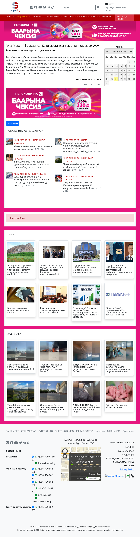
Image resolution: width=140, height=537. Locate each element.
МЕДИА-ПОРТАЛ (69, 17)
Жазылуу (11, 123)
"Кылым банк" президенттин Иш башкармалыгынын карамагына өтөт (116, 311)
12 (116, 70)
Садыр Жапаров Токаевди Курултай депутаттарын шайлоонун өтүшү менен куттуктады (119, 270)
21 (125, 75)
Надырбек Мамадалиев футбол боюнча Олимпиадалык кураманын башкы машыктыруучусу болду (81, 147)
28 (125, 79)
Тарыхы (129, 446)
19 (116, 75)
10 (107, 70)
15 (129, 70)
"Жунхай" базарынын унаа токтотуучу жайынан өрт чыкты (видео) (51, 368)
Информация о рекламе (122, 18)
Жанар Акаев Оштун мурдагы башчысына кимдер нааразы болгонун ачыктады (51, 270)
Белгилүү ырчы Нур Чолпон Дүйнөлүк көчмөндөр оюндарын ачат (31, 164)
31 (107, 83)
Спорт (84, 140)
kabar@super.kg (46, 463)
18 (112, 75)
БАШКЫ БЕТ (10, 17)
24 (107, 79)
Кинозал (83, 17)
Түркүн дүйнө (39, 174)
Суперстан (107, 17)
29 (129, 79)
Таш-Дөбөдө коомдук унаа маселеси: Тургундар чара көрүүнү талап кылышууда (20, 408)
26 (116, 79)
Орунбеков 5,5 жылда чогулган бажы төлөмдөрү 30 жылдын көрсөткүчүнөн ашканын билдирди (86, 312)
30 (134, 79)
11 (112, 70)
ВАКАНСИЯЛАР (126, 451)
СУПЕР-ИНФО (37, 17)
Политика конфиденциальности (120, 457)
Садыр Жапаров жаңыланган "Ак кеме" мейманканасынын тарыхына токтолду (85, 268)
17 (107, 75)
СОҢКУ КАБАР (22, 17)
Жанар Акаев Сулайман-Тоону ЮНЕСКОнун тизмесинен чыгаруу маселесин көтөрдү (20, 270)
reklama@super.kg (41, 501)
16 (134, 70)
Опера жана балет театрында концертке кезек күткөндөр (53, 408)
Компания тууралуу (122, 442)
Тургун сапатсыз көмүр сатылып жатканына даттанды (86, 408)
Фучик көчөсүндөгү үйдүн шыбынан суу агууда (85, 368)
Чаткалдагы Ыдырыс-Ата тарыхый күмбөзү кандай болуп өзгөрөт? (81, 167)
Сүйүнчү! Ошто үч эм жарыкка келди (117, 406)
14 (125, 70)
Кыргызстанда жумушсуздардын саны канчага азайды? (52, 310)
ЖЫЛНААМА (95, 17)
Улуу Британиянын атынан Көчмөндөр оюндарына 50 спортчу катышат (80, 186)
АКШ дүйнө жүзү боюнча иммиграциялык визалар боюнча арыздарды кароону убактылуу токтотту (32, 181)
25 (112, 79)
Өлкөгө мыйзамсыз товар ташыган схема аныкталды (33, 148)
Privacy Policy (127, 469)
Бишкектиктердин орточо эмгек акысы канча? (18, 310)
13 (120, 70)
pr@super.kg (44, 494)
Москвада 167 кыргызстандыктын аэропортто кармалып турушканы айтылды (118, 368)
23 (134, 75)
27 (120, 79)
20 (120, 75)
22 (129, 75)
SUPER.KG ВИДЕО (53, 17)
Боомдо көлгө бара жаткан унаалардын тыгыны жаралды (20, 367)
